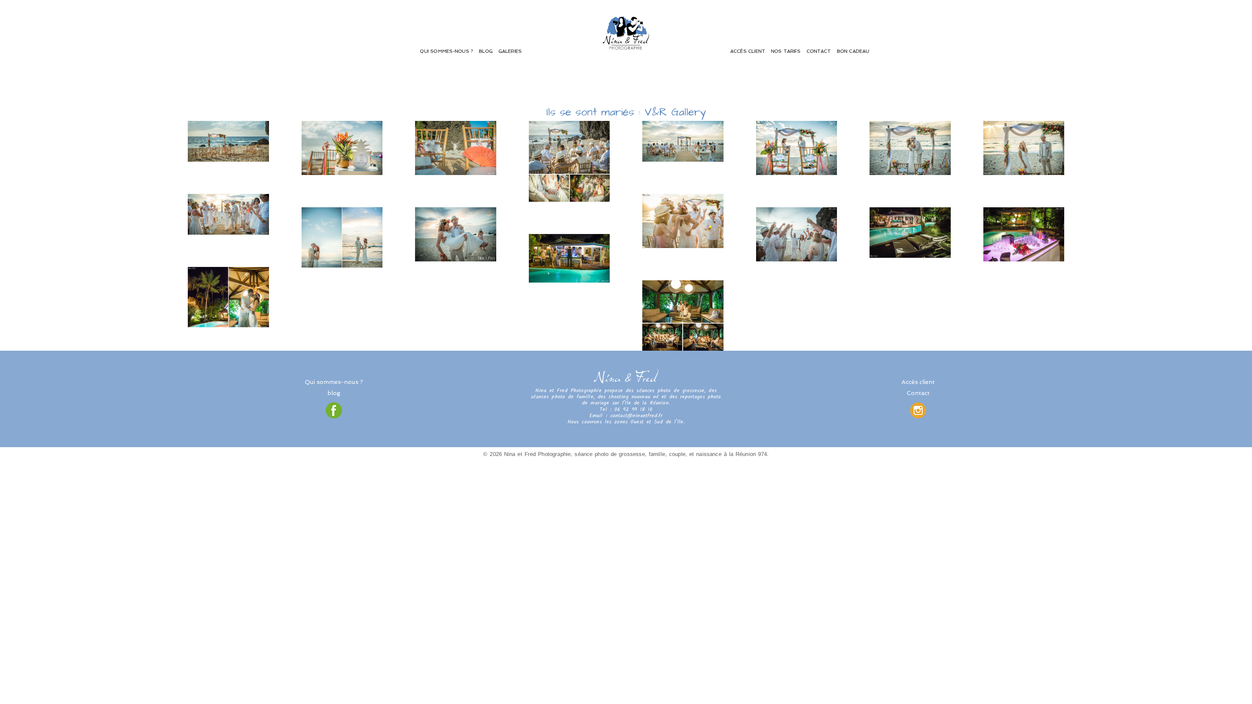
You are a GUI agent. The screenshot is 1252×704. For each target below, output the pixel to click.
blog (333, 392)
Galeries (510, 51)
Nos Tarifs (786, 51)
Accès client (747, 51)
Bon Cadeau (853, 51)
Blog (486, 51)
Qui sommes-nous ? (446, 51)
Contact (819, 51)
